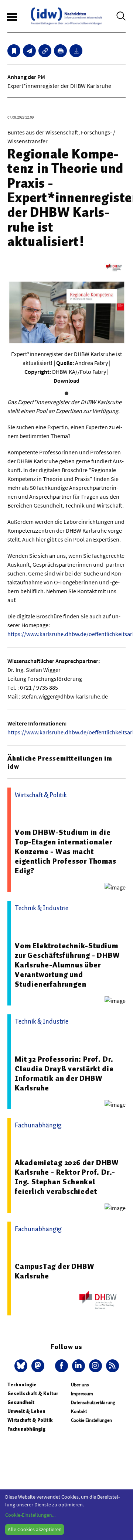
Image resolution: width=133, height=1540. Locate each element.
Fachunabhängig (26, 1429)
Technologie (22, 1384)
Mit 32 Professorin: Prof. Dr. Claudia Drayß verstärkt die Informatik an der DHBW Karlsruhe (64, 1073)
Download (66, 380)
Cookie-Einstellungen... (30, 1515)
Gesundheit (20, 1402)
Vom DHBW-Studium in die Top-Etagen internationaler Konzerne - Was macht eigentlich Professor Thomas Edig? (65, 851)
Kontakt (79, 1411)
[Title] (44, 50)
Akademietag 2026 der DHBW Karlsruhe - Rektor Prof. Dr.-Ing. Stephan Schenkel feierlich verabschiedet (67, 1177)
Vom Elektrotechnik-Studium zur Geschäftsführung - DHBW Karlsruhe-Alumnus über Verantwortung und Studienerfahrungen (67, 965)
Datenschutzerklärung (93, 1402)
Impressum (82, 1393)
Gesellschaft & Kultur (32, 1393)
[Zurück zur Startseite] (66, 16)
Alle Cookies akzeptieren (35, 1529)
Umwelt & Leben (26, 1411)
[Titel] (13, 50)
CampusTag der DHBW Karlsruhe (54, 1271)
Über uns (80, 1385)
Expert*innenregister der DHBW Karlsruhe (59, 85)
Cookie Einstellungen (91, 1420)
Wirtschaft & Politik (29, 1420)
